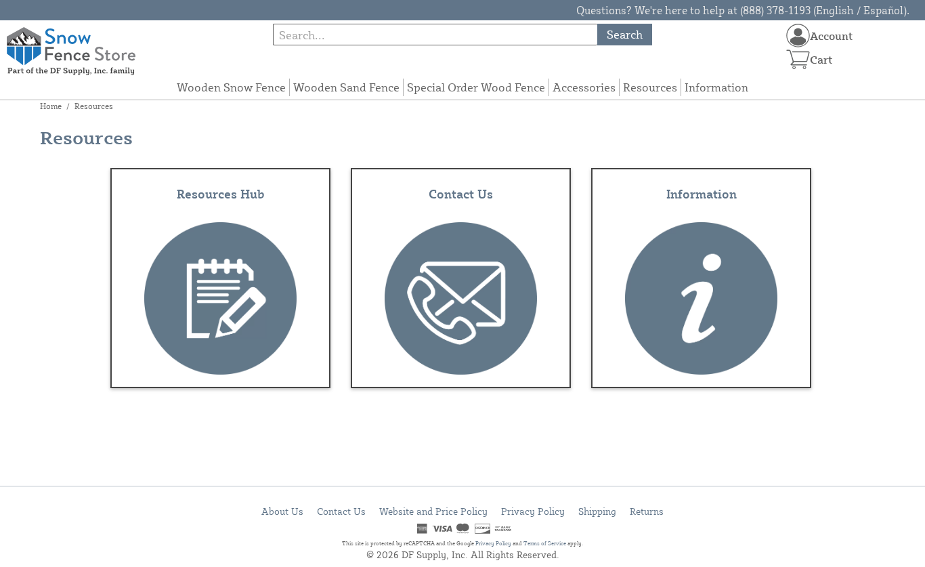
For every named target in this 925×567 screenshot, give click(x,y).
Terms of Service (544, 543)
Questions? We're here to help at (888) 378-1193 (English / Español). (742, 10)
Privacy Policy (533, 511)
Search (625, 34)
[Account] (798, 35)
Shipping (597, 511)
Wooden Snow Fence (231, 87)
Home (51, 106)
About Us (282, 511)
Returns (647, 511)
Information (716, 87)
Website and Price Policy (433, 511)
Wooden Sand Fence (346, 87)
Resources (650, 87)
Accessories (584, 87)
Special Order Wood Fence (476, 87)
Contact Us (341, 511)
